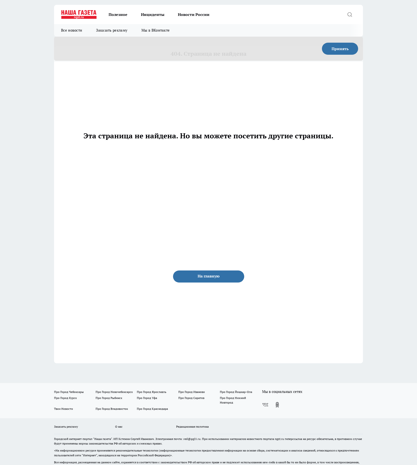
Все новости (71, 30)
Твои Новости (63, 409)
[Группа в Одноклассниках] (277, 405)
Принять (340, 48)
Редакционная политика (192, 426)
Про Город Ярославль (151, 392)
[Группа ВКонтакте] (265, 405)
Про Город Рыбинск (109, 398)
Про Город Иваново (191, 392)
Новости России (193, 14)
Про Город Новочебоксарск (114, 392)
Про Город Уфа (147, 398)
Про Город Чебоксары (69, 392)
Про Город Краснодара (152, 409)
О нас (119, 426)
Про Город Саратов (191, 398)
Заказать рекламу (111, 30)
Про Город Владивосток (112, 409)
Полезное (118, 14)
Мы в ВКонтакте (155, 30)
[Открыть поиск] (349, 14)
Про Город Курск (65, 398)
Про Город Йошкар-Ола (236, 392)
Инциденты (152, 14)
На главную (209, 276)
